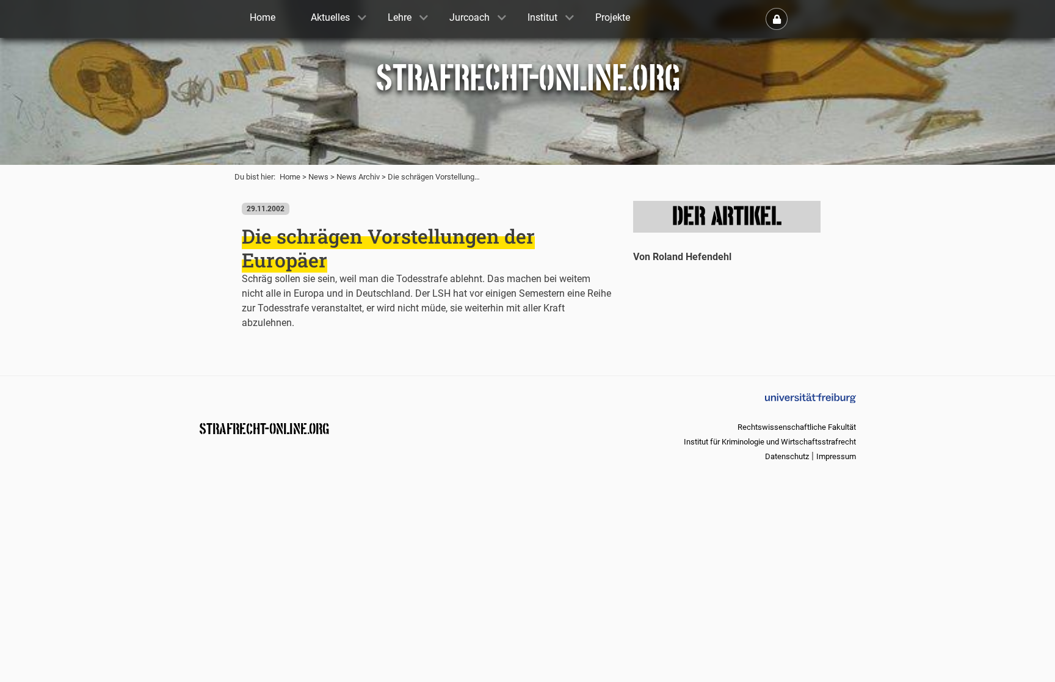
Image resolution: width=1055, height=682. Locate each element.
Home (290, 176)
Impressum (836, 456)
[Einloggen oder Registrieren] (777, 19)
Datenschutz (787, 456)
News (318, 176)
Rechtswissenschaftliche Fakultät (797, 427)
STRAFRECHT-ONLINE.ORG (264, 427)
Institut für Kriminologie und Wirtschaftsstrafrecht (770, 441)
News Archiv (358, 176)
